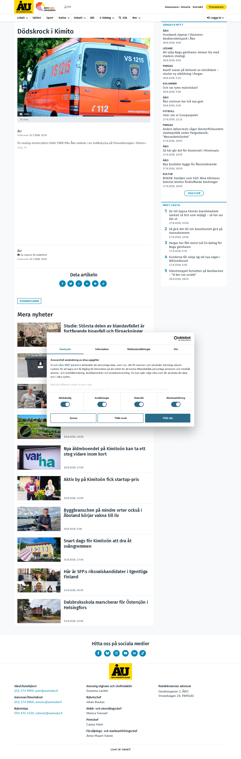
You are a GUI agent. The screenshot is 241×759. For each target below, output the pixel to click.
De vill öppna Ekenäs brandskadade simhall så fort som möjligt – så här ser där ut (196, 217)
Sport (49, 17)
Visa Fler (194, 193)
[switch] (102, 404)
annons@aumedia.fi (48, 702)
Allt (92, 17)
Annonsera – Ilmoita (177, 7)
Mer (134, 17)
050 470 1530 (24, 713)
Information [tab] (102, 349)
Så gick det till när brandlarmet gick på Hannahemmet (195, 233)
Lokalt (21, 17)
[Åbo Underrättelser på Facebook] (98, 653)
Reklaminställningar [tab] (139, 349)
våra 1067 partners (69, 365)
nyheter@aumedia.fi (48, 713)
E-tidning (105, 17)
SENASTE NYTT (173, 25)
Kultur (62, 17)
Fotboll (169, 111)
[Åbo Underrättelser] (120, 671)
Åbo (166, 30)
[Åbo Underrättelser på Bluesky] (107, 653)
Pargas (168, 66)
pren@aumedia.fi (46, 691)
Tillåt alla (168, 418)
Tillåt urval (121, 418)
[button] (215, 18)
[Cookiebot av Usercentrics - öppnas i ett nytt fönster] (176, 338)
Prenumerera (216, 7)
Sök (124, 17)
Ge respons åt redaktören (33, 254)
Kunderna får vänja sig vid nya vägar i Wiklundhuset (194, 261)
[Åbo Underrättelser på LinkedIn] (134, 653)
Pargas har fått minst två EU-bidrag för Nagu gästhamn (195, 247)
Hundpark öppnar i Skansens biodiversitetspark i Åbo (183, 38)
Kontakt (198, 7)
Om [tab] (176, 349)
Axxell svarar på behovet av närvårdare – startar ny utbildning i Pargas (191, 74)
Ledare (168, 48)
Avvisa (73, 418)
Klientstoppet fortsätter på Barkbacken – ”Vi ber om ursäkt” (196, 275)
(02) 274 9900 (24, 691)
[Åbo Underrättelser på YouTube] (125, 653)
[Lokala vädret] (66, 6)
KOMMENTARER (29, 301)
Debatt (78, 17)
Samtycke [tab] (65, 349)
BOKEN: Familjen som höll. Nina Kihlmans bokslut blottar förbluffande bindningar (191, 182)
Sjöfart (36, 17)
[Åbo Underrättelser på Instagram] (116, 653)
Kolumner (170, 83)
